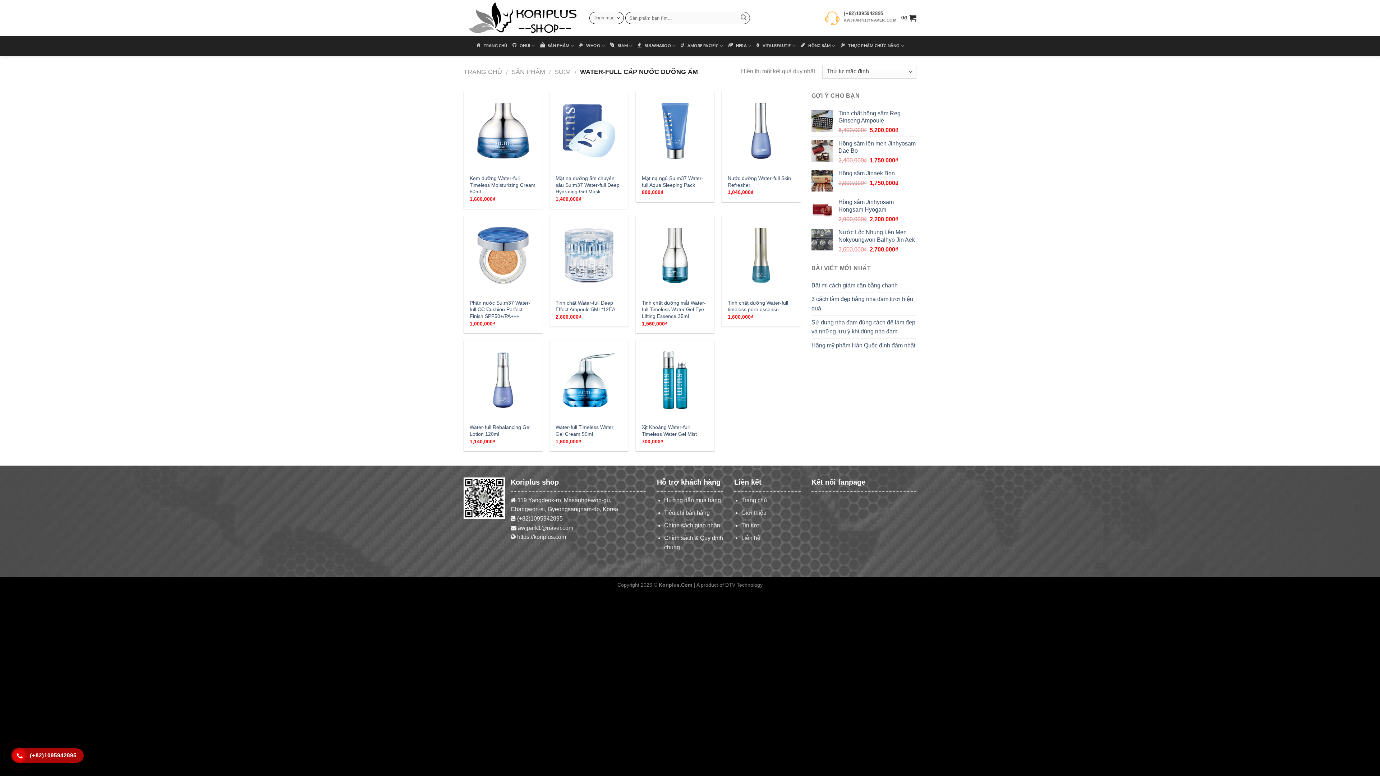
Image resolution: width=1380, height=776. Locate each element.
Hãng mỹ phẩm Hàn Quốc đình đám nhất (863, 345)
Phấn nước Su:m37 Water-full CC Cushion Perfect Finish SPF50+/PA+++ (500, 309)
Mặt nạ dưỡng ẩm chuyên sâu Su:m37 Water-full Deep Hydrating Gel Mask (588, 184)
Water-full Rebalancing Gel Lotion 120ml (500, 430)
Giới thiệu (754, 513)
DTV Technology (744, 585)
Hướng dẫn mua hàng (692, 500)
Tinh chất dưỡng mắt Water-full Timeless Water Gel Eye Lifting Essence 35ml (674, 309)
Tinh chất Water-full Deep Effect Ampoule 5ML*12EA (585, 306)
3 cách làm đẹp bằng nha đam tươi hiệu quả (862, 303)
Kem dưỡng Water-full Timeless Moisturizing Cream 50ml (502, 184)
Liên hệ (750, 538)
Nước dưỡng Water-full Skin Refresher (759, 181)
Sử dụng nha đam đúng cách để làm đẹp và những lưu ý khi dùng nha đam (863, 327)
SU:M (563, 71)
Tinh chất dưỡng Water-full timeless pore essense (758, 306)
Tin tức (750, 525)
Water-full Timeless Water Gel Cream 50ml (584, 430)
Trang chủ (483, 71)
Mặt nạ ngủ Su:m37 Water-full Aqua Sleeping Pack (672, 181)
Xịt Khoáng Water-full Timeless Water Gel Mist (669, 430)
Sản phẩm (528, 71)
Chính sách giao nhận (692, 525)
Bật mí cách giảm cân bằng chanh (854, 285)
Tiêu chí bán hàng (687, 513)
